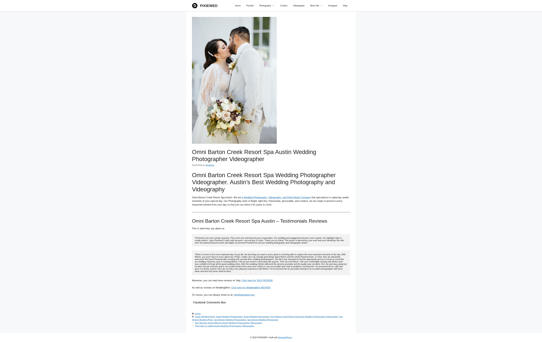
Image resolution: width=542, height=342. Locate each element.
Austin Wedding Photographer (229, 317)
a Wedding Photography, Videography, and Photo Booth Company (276, 197)
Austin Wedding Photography (256, 317)
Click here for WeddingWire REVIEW (250, 287)
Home (238, 5)
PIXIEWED (209, 6)
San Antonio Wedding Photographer (230, 320)
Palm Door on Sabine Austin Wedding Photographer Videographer (224, 326)
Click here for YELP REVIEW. (257, 280)
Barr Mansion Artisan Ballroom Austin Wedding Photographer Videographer (228, 323)
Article (198, 314)
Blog (345, 5)
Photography (265, 5)
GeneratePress (285, 337)
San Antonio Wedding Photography (262, 320)
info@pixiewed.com (244, 295)
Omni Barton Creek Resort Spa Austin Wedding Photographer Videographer (304, 317)
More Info (314, 5)
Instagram (332, 5)
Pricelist (250, 5)
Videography (299, 5)
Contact (283, 5)
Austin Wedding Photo (205, 317)
